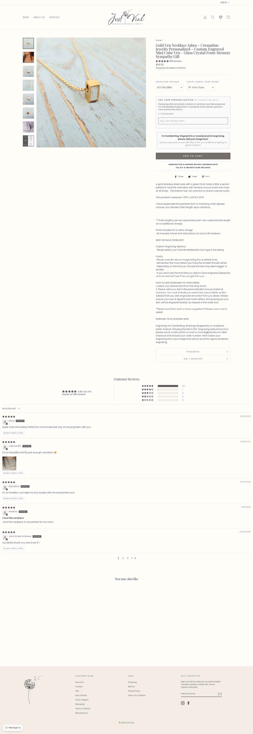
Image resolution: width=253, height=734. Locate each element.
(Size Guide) (212, 82)
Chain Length (195, 82)
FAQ (77, 691)
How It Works (81, 695)
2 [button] (123, 558)
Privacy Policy (134, 691)
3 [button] (127, 558)
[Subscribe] (220, 694)
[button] (162, 61)
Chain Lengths (82, 700)
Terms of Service (82, 708)
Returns (131, 686)
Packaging (193, 352)
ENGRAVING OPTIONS (167, 82)
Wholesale (80, 704)
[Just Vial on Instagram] (182, 703)
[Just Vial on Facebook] (188, 703)
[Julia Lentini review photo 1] (9, 463)
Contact (54, 17)
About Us (39, 17)
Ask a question (193, 359)
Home (158, 40)
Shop (26, 17)
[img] (8, 416)
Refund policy (81, 713)
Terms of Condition (137, 695)
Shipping (160, 68)
